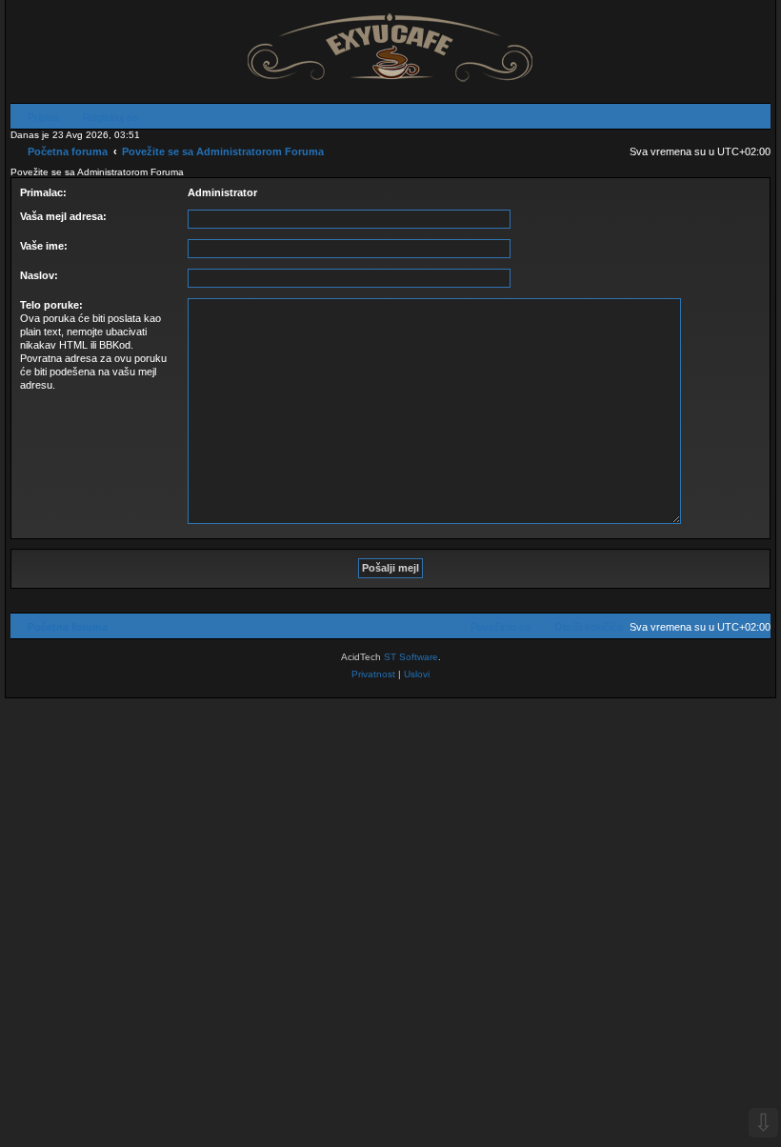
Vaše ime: (44, 246)
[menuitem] (34, 117)
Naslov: (39, 275)
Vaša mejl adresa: (63, 216)
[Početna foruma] (390, 42)
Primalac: (43, 192)
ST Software (411, 657)
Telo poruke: (51, 305)
